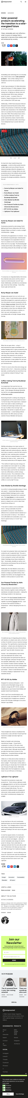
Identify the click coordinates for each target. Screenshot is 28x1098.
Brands (16, 1037)
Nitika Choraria (8, 29)
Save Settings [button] (20, 1094)
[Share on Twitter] (16, 46)
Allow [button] (8, 1094)
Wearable (4, 880)
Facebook (6, 1062)
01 (14, 157)
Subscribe (5, 1034)
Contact (5, 1040)
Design (3, 13)
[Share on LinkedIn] (14, 46)
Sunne (12, 232)
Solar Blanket (10, 497)
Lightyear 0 (6, 784)
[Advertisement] (15, 7)
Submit (5, 1037)
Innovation (11, 877)
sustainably (4, 165)
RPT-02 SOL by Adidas (11, 209)
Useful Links (6, 887)
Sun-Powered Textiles (16, 597)
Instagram (3, 912)
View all (14, 1002)
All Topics (5, 1044)
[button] (3, 1085)
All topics (12, 880)
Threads (5, 1059)
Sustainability (20, 877)
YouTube (5, 1072)
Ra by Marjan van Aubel (11, 193)
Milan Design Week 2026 (16, 1032)
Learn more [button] (5, 1083)
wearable (15, 601)
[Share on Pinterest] (11, 46)
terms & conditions (20, 964)
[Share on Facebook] (8, 46)
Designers (17, 1040)
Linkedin (9, 912)
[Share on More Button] (19, 46)
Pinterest (5, 1065)
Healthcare (10, 994)
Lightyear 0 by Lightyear (12, 211)
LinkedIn (5, 1056)
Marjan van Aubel (10, 304)
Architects (17, 1043)
